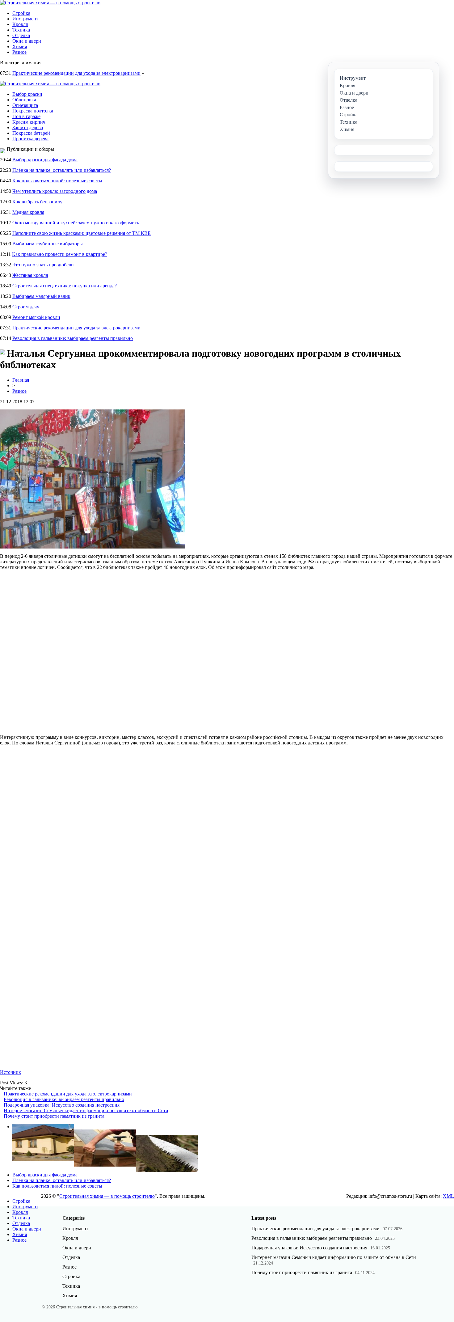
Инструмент (25, 18)
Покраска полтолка (32, 110)
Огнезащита (25, 105)
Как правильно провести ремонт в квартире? (59, 254)
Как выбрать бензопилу (37, 201)
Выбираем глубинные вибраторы (47, 243)
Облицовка (24, 99)
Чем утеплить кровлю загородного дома (54, 191)
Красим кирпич (28, 122)
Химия (19, 46)
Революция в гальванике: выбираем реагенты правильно (72, 338)
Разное (19, 52)
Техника (21, 29)
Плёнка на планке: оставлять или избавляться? (61, 170)
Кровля (20, 24)
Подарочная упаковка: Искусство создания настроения (62, 1105)
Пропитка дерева (30, 138)
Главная (20, 380)
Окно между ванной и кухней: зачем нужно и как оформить (75, 222)
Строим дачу (25, 306)
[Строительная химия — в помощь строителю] (50, 2)
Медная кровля (28, 212)
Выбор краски (27, 94)
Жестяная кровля (30, 275)
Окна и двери (26, 41)
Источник (10, 1072)
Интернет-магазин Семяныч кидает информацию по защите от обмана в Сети (86, 1110)
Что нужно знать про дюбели (43, 264)
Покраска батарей (31, 133)
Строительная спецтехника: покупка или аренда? (64, 285)
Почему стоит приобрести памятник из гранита (54, 1116)
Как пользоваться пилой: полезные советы (57, 180)
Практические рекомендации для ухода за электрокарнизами (76, 73)
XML (448, 1196)
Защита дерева (27, 127)
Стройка (21, 13)
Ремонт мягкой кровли (36, 317)
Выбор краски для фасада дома (45, 159)
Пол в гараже (26, 116)
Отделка (21, 35)
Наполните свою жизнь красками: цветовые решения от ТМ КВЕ (81, 233)
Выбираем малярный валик (41, 296)
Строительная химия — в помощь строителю (107, 1196)
